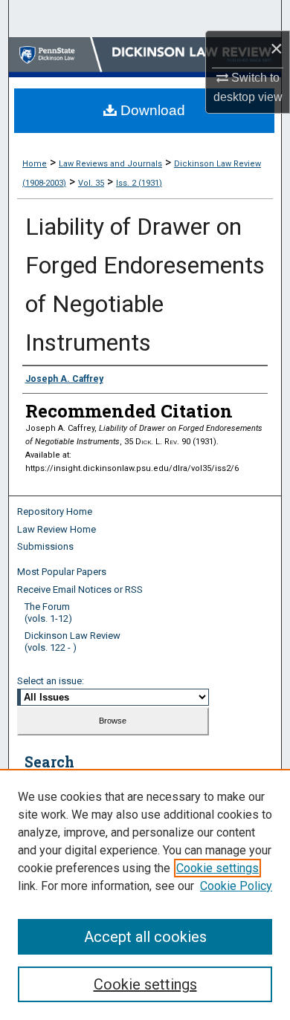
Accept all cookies (145, 937)
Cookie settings (217, 868)
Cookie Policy (236, 886)
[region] (145, 894)
